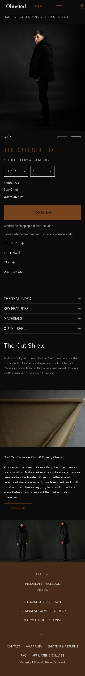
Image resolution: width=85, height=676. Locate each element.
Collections (28, 17)
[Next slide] (76, 136)
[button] (40, 6)
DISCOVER (18, 507)
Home (8, 17)
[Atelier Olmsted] (16, 6)
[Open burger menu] (59, 6)
